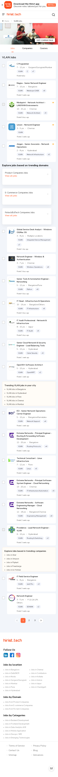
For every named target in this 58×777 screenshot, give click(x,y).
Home (7, 21)
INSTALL (51, 5)
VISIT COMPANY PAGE (45, 40)
